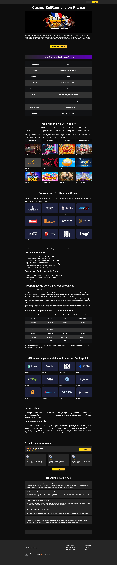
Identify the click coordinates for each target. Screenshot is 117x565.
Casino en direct (49, 140)
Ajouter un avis (85, 449)
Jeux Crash (66, 140)
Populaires (31, 140)
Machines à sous (83, 140)
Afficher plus (58, 469)
